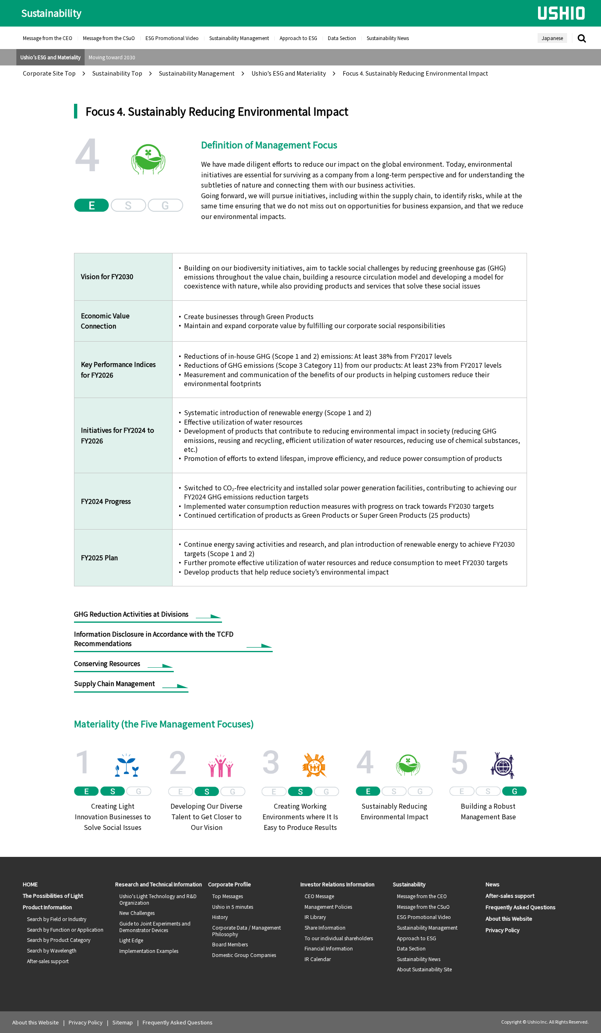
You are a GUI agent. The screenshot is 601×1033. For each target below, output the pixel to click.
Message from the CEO (47, 37)
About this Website (509, 918)
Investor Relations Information (337, 884)
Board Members (230, 944)
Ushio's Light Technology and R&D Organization (158, 899)
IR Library (315, 916)
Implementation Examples (148, 950)
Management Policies (328, 906)
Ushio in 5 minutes (232, 906)
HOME (30, 884)
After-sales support (48, 960)
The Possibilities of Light (53, 895)
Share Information (325, 927)
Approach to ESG (298, 37)
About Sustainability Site (424, 969)
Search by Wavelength (51, 950)
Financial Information (329, 948)
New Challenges (137, 912)
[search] (581, 38)
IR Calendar (318, 958)
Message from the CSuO (109, 37)
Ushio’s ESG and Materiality (50, 57)
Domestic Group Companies (244, 954)
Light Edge (131, 940)
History (220, 916)
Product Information (47, 907)
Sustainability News (388, 37)
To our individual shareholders (339, 938)
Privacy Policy (503, 930)
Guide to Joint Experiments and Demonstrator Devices (155, 926)
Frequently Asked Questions (521, 907)
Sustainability (51, 13)
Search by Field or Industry (56, 918)
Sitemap (122, 1022)
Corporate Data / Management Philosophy (246, 930)
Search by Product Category (58, 939)
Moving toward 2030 (112, 57)
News (493, 884)
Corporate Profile (229, 884)
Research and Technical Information (158, 884)
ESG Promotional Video (172, 37)
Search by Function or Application (65, 929)
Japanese (552, 37)
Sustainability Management (239, 37)
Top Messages (227, 895)
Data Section (342, 37)
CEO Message (319, 895)
